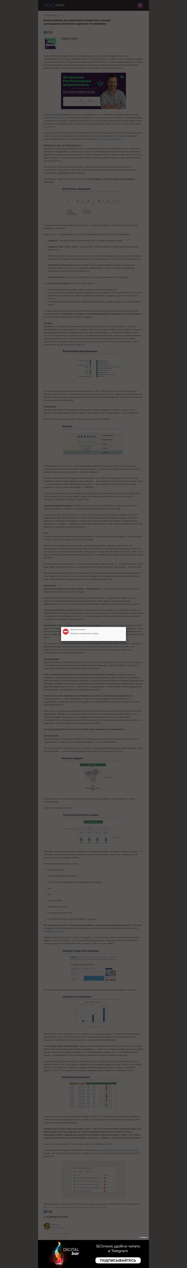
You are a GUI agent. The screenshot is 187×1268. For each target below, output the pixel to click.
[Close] (126, 627)
